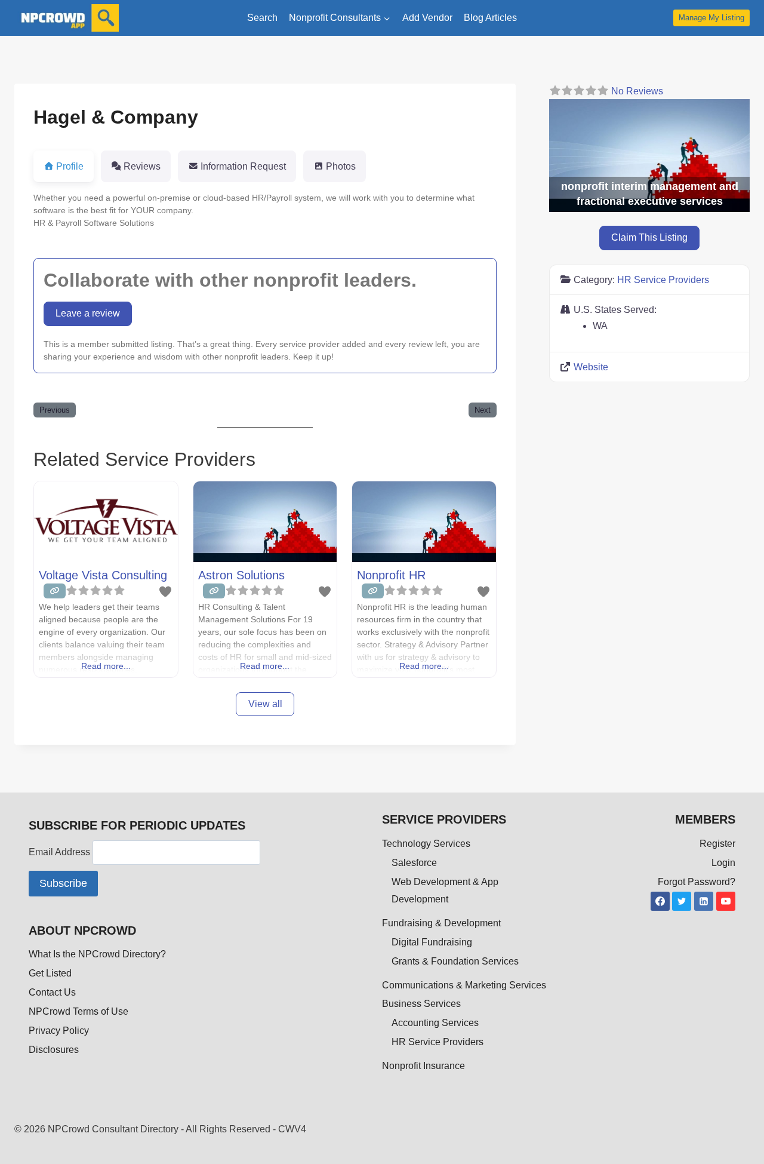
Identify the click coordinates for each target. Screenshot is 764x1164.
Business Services (421, 1004)
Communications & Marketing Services (464, 985)
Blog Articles (490, 18)
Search (262, 18)
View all (265, 704)
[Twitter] (681, 901)
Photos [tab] (341, 166)
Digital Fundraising (432, 942)
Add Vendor (427, 18)
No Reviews (637, 91)
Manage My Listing (711, 17)
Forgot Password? (696, 882)
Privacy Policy (59, 1030)
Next (483, 410)
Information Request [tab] (243, 166)
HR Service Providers (663, 280)
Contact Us (52, 992)
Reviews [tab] (142, 166)
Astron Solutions (241, 575)
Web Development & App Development (445, 890)
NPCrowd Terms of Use (78, 1011)
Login (723, 863)
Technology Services (426, 844)
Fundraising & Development (441, 923)
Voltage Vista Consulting (103, 575)
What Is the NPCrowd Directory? (97, 954)
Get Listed (50, 973)
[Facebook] (660, 901)
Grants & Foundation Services (455, 961)
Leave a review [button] (88, 313)
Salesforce (414, 863)
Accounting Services (435, 1023)
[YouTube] (725, 901)
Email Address (61, 852)
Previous (54, 410)
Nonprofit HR (391, 575)
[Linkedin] (703, 901)
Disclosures (54, 1050)
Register (717, 844)
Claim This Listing (649, 238)
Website (591, 367)
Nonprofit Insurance (423, 1066)
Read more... (106, 666)
